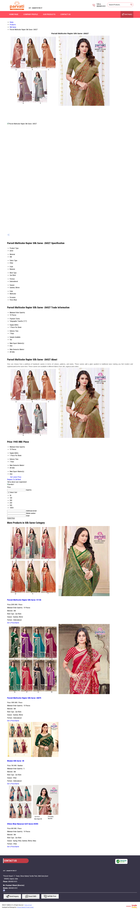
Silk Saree (13, 27)
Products (13, 25)
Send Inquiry (128, 14)
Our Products (49, 14)
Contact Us (65, 14)
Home (11, 22)
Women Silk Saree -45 (15, 761)
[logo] (17, 10)
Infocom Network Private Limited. (25, 907)
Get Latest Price (15, 477)
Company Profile (30, 14)
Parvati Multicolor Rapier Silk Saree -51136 (24, 600)
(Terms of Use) (28, 905)
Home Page (13, 14)
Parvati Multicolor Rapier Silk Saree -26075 (24, 698)
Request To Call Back (14, 479)
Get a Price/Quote (13, 623)
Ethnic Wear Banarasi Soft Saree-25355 (22, 824)
